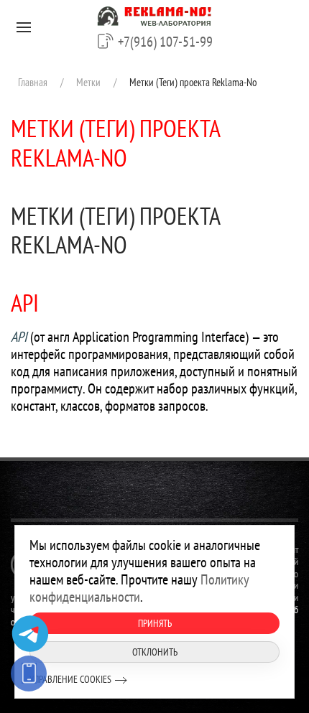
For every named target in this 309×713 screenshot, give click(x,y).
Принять (155, 623)
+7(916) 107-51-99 (165, 41)
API (25, 302)
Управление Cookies (70, 679)
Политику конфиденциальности (139, 588)
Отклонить (154, 652)
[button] (24, 27)
